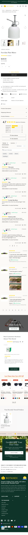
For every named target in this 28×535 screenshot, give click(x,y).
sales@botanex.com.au (11, 469)
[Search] (17, 6)
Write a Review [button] (14, 135)
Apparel (3, 515)
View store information (8, 81)
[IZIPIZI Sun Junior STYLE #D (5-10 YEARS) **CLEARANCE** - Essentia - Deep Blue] (15, 398)
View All (14, 402)
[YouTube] (11, 520)
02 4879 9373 (9, 471)
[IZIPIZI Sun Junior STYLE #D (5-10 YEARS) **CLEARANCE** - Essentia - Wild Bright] (19, 398)
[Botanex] (9, 6)
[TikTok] (15, 520)
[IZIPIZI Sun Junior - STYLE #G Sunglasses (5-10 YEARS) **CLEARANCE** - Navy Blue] (3, 398)
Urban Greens (15, 10)
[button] (25, 6)
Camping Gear (4, 513)
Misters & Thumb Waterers (17, 100)
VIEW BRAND (14, 328)
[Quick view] (10, 388)
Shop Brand (14, 369)
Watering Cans (8, 10)
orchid (10, 153)
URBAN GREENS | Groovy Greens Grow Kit (11, 354)
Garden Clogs (4, 509)
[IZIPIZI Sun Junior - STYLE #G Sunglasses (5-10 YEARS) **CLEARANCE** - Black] (1, 398)
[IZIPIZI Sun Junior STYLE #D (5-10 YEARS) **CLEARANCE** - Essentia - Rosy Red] (13, 398)
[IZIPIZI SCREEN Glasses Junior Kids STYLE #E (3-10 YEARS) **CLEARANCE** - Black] (25, 398)
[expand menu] (2, 6)
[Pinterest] (5, 520)
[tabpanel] (14, 108)
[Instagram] (8, 520)
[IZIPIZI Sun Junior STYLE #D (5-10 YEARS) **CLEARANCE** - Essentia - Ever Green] (17, 398)
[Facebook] (1, 520)
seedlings (5, 156)
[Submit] (21, 452)
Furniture (3, 506)
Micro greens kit (13, 269)
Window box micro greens (15, 297)
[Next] (25, 26)
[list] (14, 26)
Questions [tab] (13, 143)
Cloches (3, 508)
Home (3, 10)
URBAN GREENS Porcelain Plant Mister (10, 170)
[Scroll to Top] (25, 528)
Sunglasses (4, 511)
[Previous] (3, 26)
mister (16, 153)
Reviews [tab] (4, 143)
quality (5, 153)
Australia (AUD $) (6, 523)
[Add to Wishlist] (10, 380)
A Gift (6, 357)
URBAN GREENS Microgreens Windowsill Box (17, 261)
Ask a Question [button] (14, 138)
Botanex (6, 529)
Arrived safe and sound (14, 252)
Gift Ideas (3, 502)
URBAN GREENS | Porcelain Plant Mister (10, 205)
